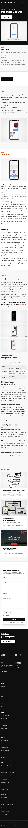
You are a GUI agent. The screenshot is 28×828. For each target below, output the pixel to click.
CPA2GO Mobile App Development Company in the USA (14, 490)
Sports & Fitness (4, 747)
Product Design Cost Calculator (7, 772)
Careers (2, 706)
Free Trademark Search (6, 769)
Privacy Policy (14, 822)
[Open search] (22, 2)
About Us (3, 686)
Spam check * (6, 610)
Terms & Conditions (20, 822)
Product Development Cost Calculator (9, 775)
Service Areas (4, 814)
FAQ (2, 703)
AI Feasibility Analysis (5, 785)
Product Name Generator (6, 765)
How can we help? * (7, 598)
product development (11, 291)
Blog (2, 696)
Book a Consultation (5, 811)
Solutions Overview (5, 689)
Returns (8, 823)
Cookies (5, 823)
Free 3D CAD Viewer (5, 789)
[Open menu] (26, 2)
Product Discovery (5, 715)
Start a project (7, 17)
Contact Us (23, 304)
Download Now (7, 78)
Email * (4, 582)
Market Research (4, 728)
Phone (4, 588)
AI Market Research (5, 782)
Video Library (4, 700)
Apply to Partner (8, 641)
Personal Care (4, 743)
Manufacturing (4, 725)
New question (6, 615)
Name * (4, 577)
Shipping (12, 823)
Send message (14, 619)
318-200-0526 (4, 797)
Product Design (4, 718)
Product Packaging (5, 750)
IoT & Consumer (4, 753)
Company (5, 593)
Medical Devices (4, 740)
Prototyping (3, 721)
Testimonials (3, 693)
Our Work (3, 757)
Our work (3, 9)
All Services (3, 732)
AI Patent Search (4, 779)
